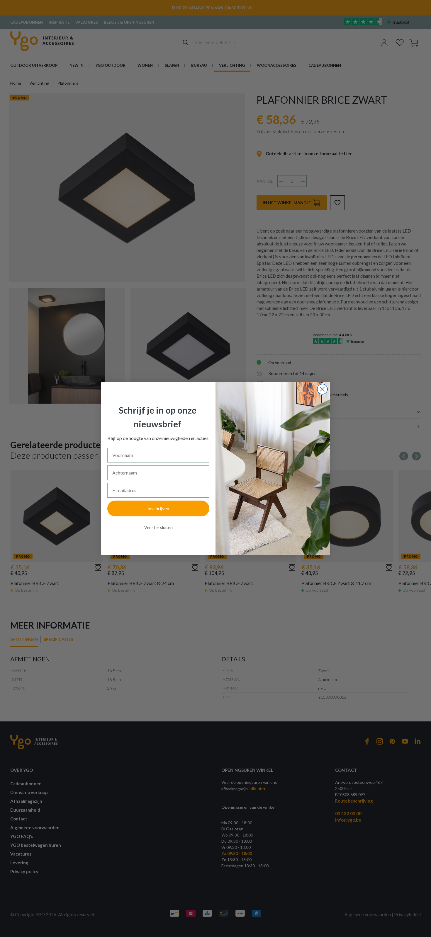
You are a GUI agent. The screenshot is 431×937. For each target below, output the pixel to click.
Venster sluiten (158, 527)
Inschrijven (158, 508)
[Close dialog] (322, 389)
